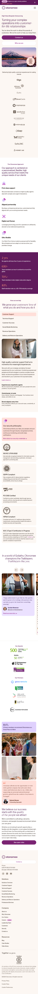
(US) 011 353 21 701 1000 (8, 867)
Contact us (19, 37)
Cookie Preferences (7, 987)
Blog (3, 940)
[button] (34, 8)
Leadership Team (6, 923)
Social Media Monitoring (8, 894)
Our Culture (5, 917)
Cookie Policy (5, 984)
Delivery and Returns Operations (11, 899)
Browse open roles (7, 3)
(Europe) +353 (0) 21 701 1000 (10, 869)
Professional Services (8, 902)
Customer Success (7, 891)
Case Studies (5, 943)
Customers (5, 925)
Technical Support (6, 888)
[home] (9, 8)
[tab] (19, 314)
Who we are (19, 43)
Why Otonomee (6, 914)
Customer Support (7, 885)
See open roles (19, 842)
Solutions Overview (7, 882)
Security (4, 928)
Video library (5, 946)
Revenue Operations (7, 897)
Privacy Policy (5, 980)
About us (4, 911)
